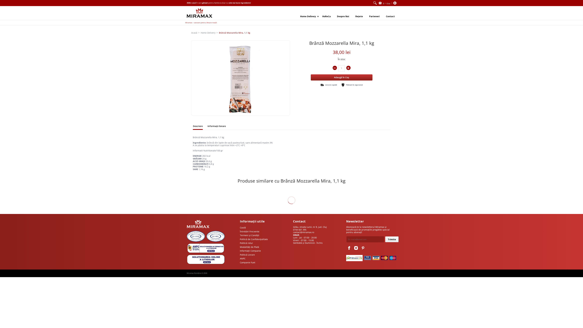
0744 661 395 (299, 229)
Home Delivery (208, 32)
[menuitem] (375, 3)
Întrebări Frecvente (249, 231)
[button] (384, 3)
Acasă (194, 32)
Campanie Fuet (247, 262)
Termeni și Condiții (249, 235)
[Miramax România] (199, 13)
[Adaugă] (348, 68)
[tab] (198, 126)
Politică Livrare (247, 254)
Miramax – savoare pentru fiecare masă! (201, 23)
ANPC (242, 258)
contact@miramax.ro (303, 232)
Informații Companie (250, 250)
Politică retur (246, 243)
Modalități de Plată (249, 247)
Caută (243, 227)
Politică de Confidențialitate (254, 239)
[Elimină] (335, 68)
